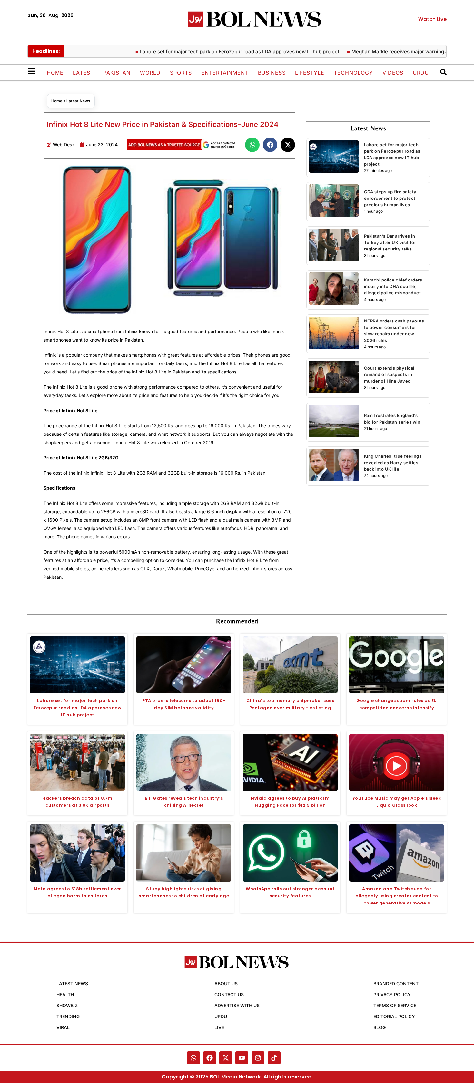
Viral (63, 1027)
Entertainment (225, 72)
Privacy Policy (392, 994)
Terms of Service (394, 1005)
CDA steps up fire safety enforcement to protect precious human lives (390, 198)
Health (65, 994)
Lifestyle (309, 72)
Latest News (78, 100)
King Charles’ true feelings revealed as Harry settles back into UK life (393, 463)
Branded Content (396, 983)
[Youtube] (241, 1057)
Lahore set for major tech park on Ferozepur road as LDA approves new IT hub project (218, 51)
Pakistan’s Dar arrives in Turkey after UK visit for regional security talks (390, 242)
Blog (379, 1027)
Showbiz (67, 1005)
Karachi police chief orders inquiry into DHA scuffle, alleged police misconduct (393, 286)
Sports (181, 72)
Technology (353, 72)
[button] (252, 145)
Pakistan (117, 72)
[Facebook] (209, 1057)
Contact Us (229, 994)
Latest (83, 72)
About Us (226, 983)
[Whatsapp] (193, 1057)
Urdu (421, 72)
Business (272, 72)
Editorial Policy (394, 1016)
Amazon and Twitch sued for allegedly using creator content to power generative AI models (396, 896)
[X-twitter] (225, 1057)
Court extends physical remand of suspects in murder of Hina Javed (389, 374)
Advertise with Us (237, 1005)
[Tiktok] (274, 1057)
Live (219, 1027)
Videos (392, 72)
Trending (68, 1016)
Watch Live (432, 19)
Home (55, 72)
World (150, 72)
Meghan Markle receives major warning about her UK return (399, 51)
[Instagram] (258, 1057)
